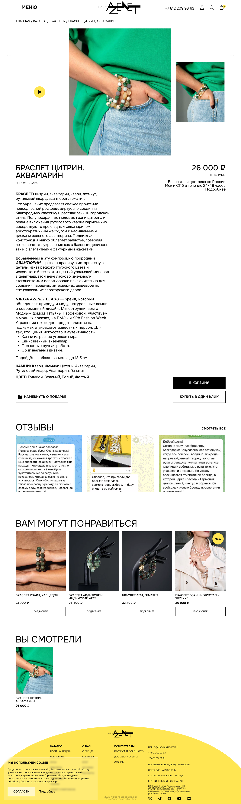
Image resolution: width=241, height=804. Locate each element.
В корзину (199, 383)
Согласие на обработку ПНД (165, 775)
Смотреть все (214, 428)
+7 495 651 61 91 (156, 758)
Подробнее (215, 189)
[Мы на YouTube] (179, 798)
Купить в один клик (199, 397)
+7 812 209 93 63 (179, 8)
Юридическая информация (165, 781)
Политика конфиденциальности (169, 764)
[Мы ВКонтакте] (150, 798)
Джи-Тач (131, 799)
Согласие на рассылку (162, 770)
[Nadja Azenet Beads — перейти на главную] (120, 7)
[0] (222, 7)
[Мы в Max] (169, 798)
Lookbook (88, 756)
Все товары (57, 756)
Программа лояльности (129, 751)
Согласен (21, 791)
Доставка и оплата (126, 756)
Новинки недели (60, 751)
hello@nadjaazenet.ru (163, 747)
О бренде (87, 751)
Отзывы (119, 762)
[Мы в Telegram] (160, 798)
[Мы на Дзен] (189, 798)
